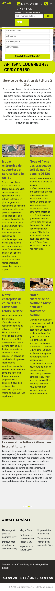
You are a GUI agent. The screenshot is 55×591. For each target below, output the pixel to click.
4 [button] (31, 506)
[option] (27, 452)
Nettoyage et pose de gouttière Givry (9, 533)
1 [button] (23, 506)
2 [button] (26, 506)
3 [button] (29, 506)
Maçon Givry (26, 530)
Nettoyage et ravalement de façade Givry (27, 538)
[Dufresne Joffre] (6, 13)
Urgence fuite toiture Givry (44, 532)
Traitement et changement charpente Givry (45, 541)
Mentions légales (44, 587)
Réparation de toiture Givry (26, 548)
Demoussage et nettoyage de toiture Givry (9, 545)
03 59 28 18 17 (31, 3)
